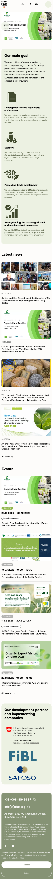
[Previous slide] (5, 26)
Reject (26, 873)
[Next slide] (48, 26)
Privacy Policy (11, 855)
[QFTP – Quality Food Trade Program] (4, 4)
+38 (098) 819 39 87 (17, 799)
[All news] (7, 456)
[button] (48, 4)
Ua (22, 4)
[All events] (8, 693)
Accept (27, 865)
